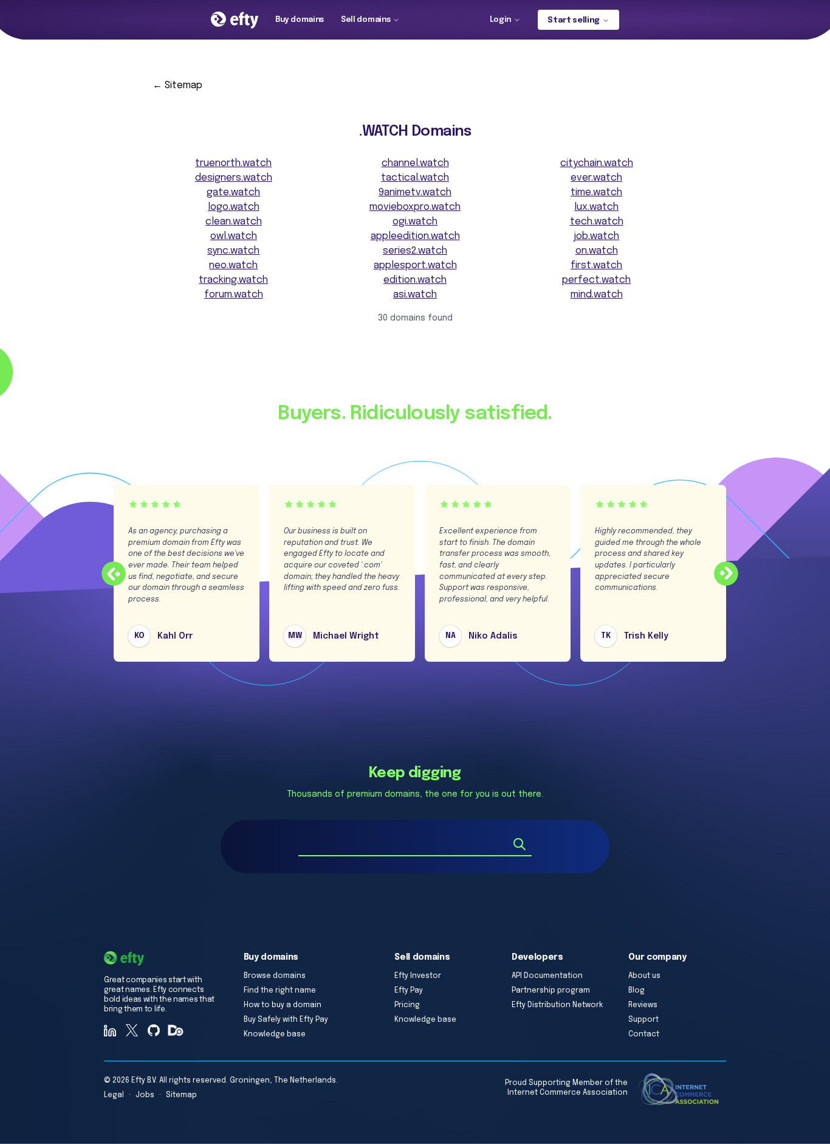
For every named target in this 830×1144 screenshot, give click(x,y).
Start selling (573, 20)
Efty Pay (408, 990)
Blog (636, 990)
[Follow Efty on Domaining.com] (176, 1030)
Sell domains (365, 20)
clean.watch (233, 222)
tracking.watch (233, 280)
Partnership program (551, 990)
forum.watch (233, 294)
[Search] (519, 844)
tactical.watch (415, 178)
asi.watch (415, 294)
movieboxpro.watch (415, 207)
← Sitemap (177, 85)
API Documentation (547, 976)
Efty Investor (417, 976)
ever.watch (596, 178)
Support (643, 1020)
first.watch (596, 265)
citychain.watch (596, 163)
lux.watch (596, 207)
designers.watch (233, 178)
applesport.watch (415, 265)
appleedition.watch (415, 236)
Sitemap (181, 1095)
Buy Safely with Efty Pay (286, 1020)
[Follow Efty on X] (132, 1030)
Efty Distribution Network (557, 1005)
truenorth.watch (233, 163)
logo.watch (233, 207)
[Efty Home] (234, 20)
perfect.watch (596, 280)
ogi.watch (415, 222)
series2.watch (415, 251)
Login (500, 20)
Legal (114, 1095)
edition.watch (415, 280)
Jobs (144, 1095)
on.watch (596, 251)
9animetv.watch (415, 192)
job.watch (596, 236)
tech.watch (596, 222)
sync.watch (233, 251)
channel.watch (415, 163)
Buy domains (299, 20)
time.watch (596, 192)
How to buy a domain (282, 1005)
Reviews (642, 1005)
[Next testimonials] (726, 573)
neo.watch (233, 265)
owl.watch (233, 236)
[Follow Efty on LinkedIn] (110, 1030)
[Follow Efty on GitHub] (154, 1030)
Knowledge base (275, 1034)
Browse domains (275, 976)
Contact (643, 1034)
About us (644, 976)
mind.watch (597, 294)
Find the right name (280, 990)
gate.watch (233, 192)
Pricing (407, 1005)
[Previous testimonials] (113, 573)
